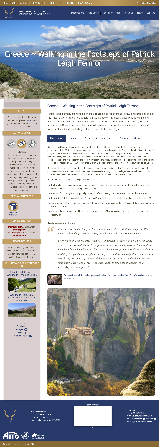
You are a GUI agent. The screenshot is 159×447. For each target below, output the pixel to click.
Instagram (20, 329)
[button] (55, 339)
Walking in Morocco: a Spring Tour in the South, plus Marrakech (22, 298)
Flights (70, 3)
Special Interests (111, 13)
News (140, 13)
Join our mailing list (20, 336)
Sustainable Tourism (16, 3)
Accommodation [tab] (105, 138)
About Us (128, 13)
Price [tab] (87, 138)
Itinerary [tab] (74, 138)
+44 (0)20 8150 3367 (146, 3)
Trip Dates (93, 13)
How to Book (85, 3)
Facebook (21, 326)
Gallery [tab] (124, 138)
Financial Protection (43, 3)
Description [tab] (56, 138)
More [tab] (137, 138)
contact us (30, 120)
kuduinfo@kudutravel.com (141, 416)
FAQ (60, 3)
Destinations (77, 13)
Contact (151, 13)
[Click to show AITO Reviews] (93, 404)
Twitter (20, 333)
